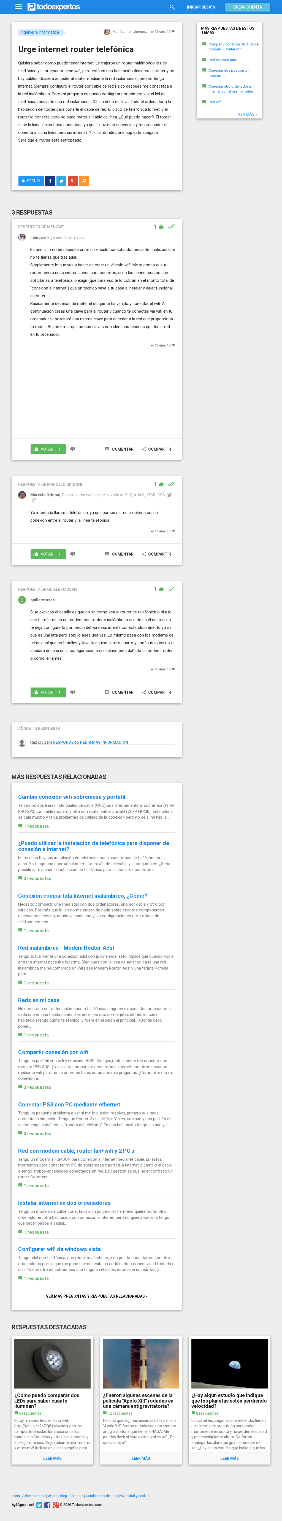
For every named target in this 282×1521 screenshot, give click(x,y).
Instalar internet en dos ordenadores (64, 1203)
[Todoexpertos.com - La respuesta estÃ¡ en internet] (53, 7)
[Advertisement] (82, 156)
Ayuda (53, 1496)
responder (64, 742)
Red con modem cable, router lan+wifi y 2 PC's (76, 1150)
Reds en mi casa (38, 1000)
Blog (63, 1496)
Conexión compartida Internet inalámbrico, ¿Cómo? (83, 895)
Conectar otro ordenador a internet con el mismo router (231, 89)
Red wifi (215, 102)
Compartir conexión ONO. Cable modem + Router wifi (234, 47)
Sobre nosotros (33, 1496)
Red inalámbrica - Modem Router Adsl (66, 947)
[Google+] (55, 1505)
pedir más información (104, 742)
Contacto (76, 1496)
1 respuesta (36, 826)
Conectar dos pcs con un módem (229, 73)
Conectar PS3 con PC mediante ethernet (69, 1104)
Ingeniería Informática (40, 32)
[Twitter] (38, 1505)
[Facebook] (46, 1505)
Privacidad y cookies (134, 1496)
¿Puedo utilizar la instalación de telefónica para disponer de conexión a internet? (93, 846)
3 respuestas (37, 878)
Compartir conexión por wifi (53, 1052)
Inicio (16, 1496)
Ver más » (247, 114)
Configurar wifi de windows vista (59, 1249)
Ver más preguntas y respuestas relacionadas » (97, 1296)
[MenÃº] (19, 7)
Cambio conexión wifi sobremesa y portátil (71, 797)
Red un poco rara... (223, 60)
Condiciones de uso (101, 1496)
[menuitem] (50, 181)
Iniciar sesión (201, 7)
